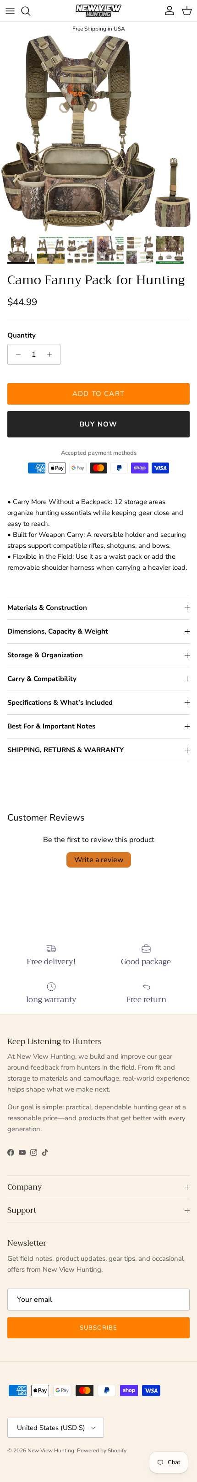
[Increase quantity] (52, 354)
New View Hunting (50, 1450)
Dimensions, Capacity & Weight (57, 631)
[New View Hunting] (98, 11)
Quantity (21, 335)
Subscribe (98, 1328)
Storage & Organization (45, 655)
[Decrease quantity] (16, 354)
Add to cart (98, 393)
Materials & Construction (47, 607)
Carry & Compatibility (42, 678)
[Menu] (10, 11)
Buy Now (98, 424)
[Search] (30, 11)
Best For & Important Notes (51, 726)
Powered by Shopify (101, 1450)
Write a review (98, 860)
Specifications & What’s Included (60, 702)
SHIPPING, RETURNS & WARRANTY (65, 749)
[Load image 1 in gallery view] (98, 134)
